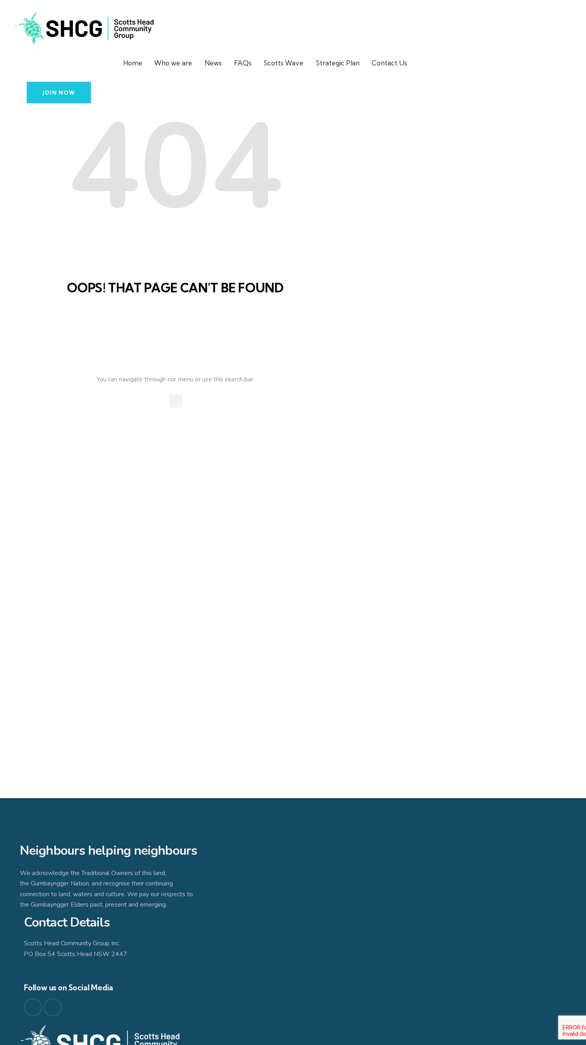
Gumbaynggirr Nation (60, 883)
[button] (175, 401)
